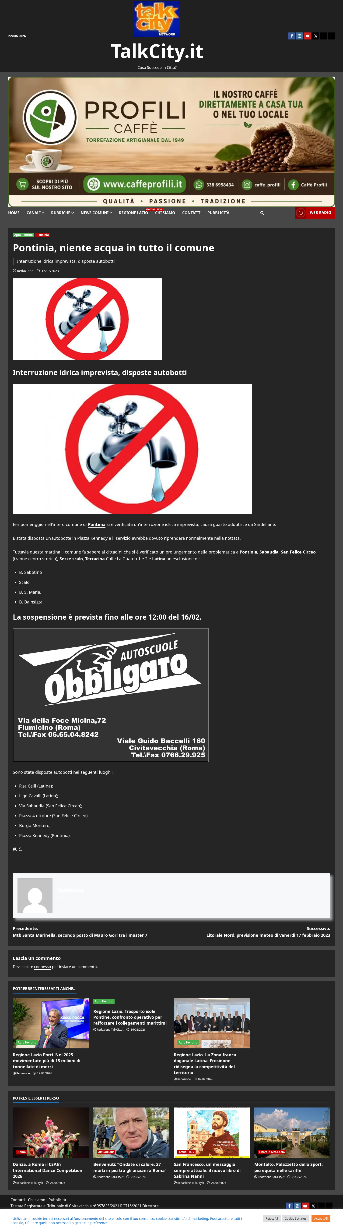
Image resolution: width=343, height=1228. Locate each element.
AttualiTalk (106, 1152)
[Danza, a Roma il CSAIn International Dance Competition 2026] (51, 1132)
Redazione (25, 271)
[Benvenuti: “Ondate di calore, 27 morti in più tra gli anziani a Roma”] (131, 1132)
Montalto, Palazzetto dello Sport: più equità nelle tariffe (288, 1167)
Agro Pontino (23, 235)
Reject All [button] (272, 1218)
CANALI (34, 212)
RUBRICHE (60, 212)
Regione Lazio (135, 211)
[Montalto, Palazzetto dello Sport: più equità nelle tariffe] (292, 1132)
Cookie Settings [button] (295, 1218)
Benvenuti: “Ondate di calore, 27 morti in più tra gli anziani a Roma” (130, 1167)
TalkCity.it (157, 50)
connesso (42, 966)
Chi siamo (165, 212)
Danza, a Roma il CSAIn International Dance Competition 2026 (47, 1170)
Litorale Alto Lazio (272, 1152)
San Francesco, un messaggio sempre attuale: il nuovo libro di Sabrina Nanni (207, 1170)
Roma (22, 1152)
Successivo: (268, 932)
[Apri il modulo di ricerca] (262, 212)
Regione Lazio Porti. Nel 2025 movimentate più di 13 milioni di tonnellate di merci (46, 1060)
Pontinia (43, 235)
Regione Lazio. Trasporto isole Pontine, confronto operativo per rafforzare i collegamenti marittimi (130, 1017)
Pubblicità (218, 212)
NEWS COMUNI (94, 212)
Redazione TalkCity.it (110, 1030)
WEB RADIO (320, 212)
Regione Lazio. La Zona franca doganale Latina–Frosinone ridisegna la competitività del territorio (205, 1063)
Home (14, 212)
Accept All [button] (321, 1218)
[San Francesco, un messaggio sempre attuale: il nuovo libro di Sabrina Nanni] (212, 1132)
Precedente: (80, 932)
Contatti (191, 212)
